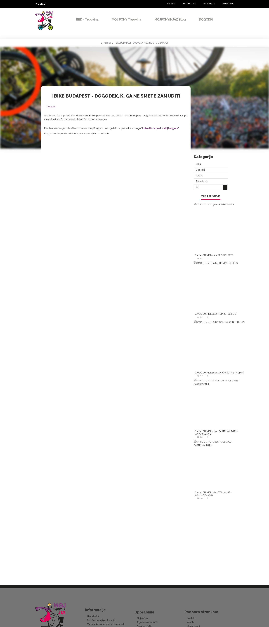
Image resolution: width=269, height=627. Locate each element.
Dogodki (51, 106)
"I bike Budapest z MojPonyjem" (160, 128)
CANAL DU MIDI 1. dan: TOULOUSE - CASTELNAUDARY (213, 493)
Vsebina (107, 43)
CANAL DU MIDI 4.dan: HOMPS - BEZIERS (215, 314)
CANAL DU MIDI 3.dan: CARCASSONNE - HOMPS (219, 373)
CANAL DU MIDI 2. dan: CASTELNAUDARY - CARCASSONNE (216, 432)
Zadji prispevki (210, 196)
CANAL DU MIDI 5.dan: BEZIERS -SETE (214, 255)
